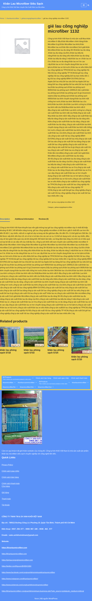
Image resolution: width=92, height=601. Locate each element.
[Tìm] (88, 5)
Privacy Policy (7, 465)
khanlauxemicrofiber (79, 382)
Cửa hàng (6, 486)
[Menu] (83, 5)
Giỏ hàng (5, 492)
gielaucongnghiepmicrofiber (31, 18)
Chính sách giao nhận (61, 378)
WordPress (53, 599)
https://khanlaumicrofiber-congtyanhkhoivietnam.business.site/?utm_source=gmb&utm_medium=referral (43, 591)
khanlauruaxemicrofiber (26, 382)
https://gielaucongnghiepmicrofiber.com (17, 560)
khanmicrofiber (8, 382)
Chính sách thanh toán (79, 378)
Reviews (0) (43, 219)
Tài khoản (6, 505)
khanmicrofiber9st (9, 387)
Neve (37, 599)
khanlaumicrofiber (13, 18)
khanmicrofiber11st (44, 387)
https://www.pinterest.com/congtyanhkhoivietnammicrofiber (25, 585)
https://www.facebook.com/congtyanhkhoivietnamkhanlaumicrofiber (28, 572)
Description (5, 219)
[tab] (5, 219)
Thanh (4, 499)
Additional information (24, 219)
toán (9, 499)
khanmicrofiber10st (27, 387)
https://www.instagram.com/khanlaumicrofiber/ (20, 579)
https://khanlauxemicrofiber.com (14, 554)
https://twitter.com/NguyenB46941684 (16, 566)
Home (2, 18)
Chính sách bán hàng (43, 378)
